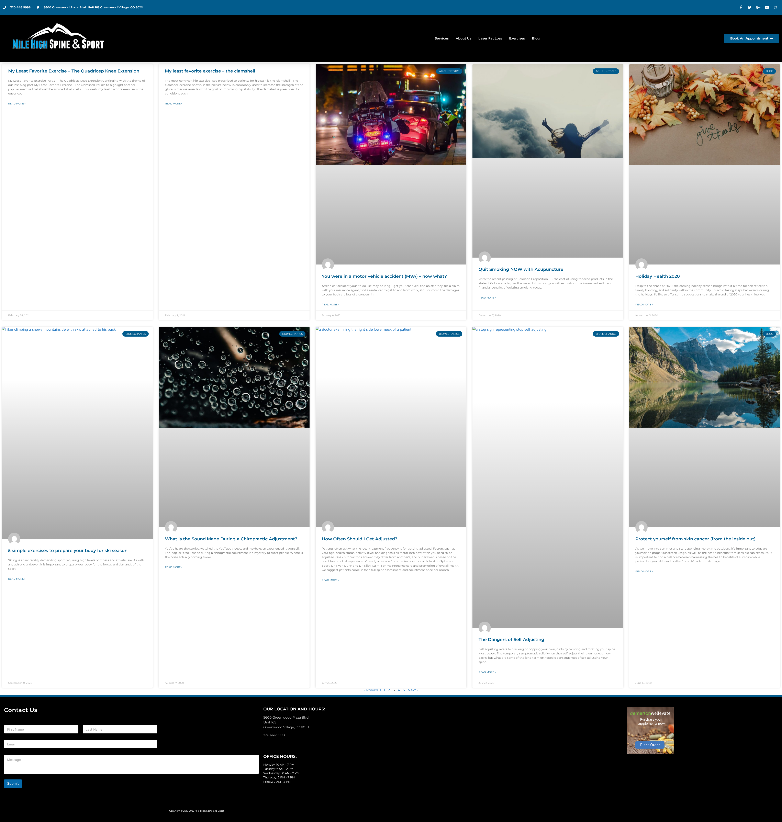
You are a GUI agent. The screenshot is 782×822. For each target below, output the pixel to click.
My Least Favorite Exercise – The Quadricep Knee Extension (73, 71)
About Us (463, 38)
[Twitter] (750, 7)
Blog (536, 38)
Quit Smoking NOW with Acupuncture (521, 269)
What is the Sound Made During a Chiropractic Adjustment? (231, 538)
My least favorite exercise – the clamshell (210, 71)
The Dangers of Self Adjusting (511, 639)
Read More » (17, 103)
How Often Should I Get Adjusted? (359, 538)
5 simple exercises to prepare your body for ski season (67, 550)
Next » (413, 690)
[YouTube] (767, 7)
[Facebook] (741, 7)
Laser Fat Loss (490, 38)
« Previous (372, 690)
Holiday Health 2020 (657, 276)
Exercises (517, 38)
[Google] (759, 7)
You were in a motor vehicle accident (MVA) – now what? (384, 276)
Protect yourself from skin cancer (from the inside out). (696, 538)
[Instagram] (776, 7)
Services (442, 38)
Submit (13, 783)
